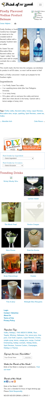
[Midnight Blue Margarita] (33, 299)
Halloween (20, 335)
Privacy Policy (9, 320)
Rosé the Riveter (33, 250)
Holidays (12, 333)
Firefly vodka (9, 111)
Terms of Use (9, 318)
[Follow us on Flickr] (12, 382)
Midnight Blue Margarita (33, 302)
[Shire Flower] (11, 247)
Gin (26, 335)
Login (6, 310)
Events (38, 338)
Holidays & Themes (11, 348)
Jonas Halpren (5, 23)
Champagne (32, 345)
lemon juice (33, 335)
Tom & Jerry (10, 302)
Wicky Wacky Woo (11, 181)
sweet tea (40, 113)
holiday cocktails (19, 343)
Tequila (6, 335)
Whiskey (13, 335)
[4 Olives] (38, 15)
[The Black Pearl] (11, 222)
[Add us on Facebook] (7, 382)
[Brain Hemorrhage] (11, 273)
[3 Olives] (38, 13)
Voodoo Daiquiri (33, 224)
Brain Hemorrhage (11, 276)
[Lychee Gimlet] (33, 196)
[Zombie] (33, 273)
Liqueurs (19, 338)
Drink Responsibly (15, 391)
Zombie (33, 276)
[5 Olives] (36, 17)
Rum (35, 333)
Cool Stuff (11, 338)
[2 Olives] (41, 11)
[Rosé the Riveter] (33, 247)
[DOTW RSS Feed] (15, 382)
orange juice (23, 340)
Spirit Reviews (31, 113)
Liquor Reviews (37, 111)
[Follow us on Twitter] (5, 382)
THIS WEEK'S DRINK (24, 333)
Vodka (2, 116)
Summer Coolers (21, 345)
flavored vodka (20, 111)
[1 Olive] (35, 11)
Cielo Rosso (38, 121)
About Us (7, 315)
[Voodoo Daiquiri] (33, 222)
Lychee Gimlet (33, 199)
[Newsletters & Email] (10, 382)
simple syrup (8, 340)
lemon (16, 340)
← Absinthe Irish (6, 121)
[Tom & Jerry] (11, 299)
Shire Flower (10, 250)
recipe (15, 113)
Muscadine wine (6, 113)
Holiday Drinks (31, 343)
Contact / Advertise (11, 313)
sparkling (21, 113)
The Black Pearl (11, 224)
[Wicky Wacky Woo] (11, 179)
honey (29, 111)
